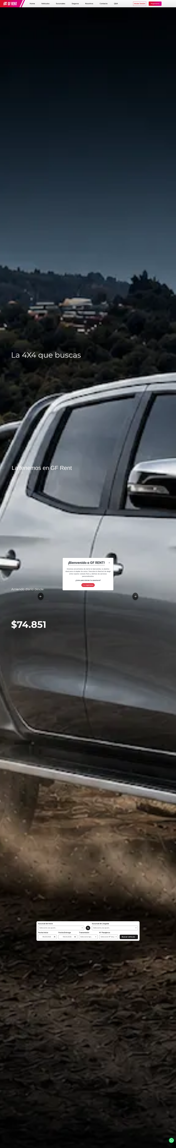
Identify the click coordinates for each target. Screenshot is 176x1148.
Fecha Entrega (64, 932)
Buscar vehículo (128, 937)
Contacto (104, 4)
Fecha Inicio (43, 932)
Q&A (116, 4)
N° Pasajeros (104, 932)
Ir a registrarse (88, 585)
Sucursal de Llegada (100, 924)
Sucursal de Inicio (45, 924)
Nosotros (89, 4)
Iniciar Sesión (139, 4)
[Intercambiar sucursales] (88, 928)
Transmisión (84, 932)
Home (32, 4)
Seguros (75, 4)
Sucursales (60, 4)
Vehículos (45, 4)
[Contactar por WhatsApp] (171, 1140)
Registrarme (155, 4)
